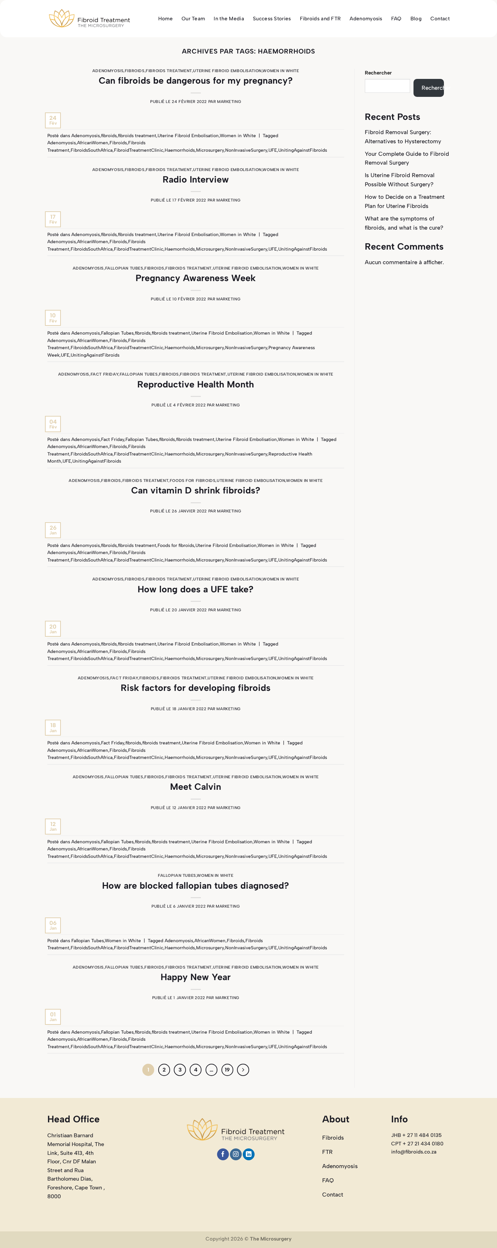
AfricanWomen (92, 142)
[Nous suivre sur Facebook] (223, 1154)
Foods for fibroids (193, 480)
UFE (272, 150)
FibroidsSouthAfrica (92, 150)
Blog (416, 19)
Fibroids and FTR (320, 19)
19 (227, 1069)
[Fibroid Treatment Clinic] (89, 19)
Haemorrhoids (180, 150)
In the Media (229, 19)
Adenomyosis (366, 19)
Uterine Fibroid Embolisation (227, 70)
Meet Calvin (195, 786)
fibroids (135, 70)
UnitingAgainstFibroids (302, 150)
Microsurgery (210, 150)
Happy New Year (196, 976)
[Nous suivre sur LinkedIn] (249, 1154)
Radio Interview (196, 179)
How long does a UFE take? (196, 589)
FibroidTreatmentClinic (138, 150)
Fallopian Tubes (124, 268)
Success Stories (272, 19)
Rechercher (378, 73)
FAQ (396, 19)
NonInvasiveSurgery (246, 150)
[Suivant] (243, 1070)
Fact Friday (104, 374)
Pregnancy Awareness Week (196, 277)
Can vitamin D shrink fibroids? (195, 490)
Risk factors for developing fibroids (195, 687)
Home (165, 19)
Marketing (229, 101)
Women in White (280, 70)
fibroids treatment (169, 70)
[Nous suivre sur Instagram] (236, 1154)
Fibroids (118, 142)
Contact (440, 19)
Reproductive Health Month (195, 384)
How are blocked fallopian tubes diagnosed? (195, 885)
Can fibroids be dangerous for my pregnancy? (196, 80)
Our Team (193, 19)
